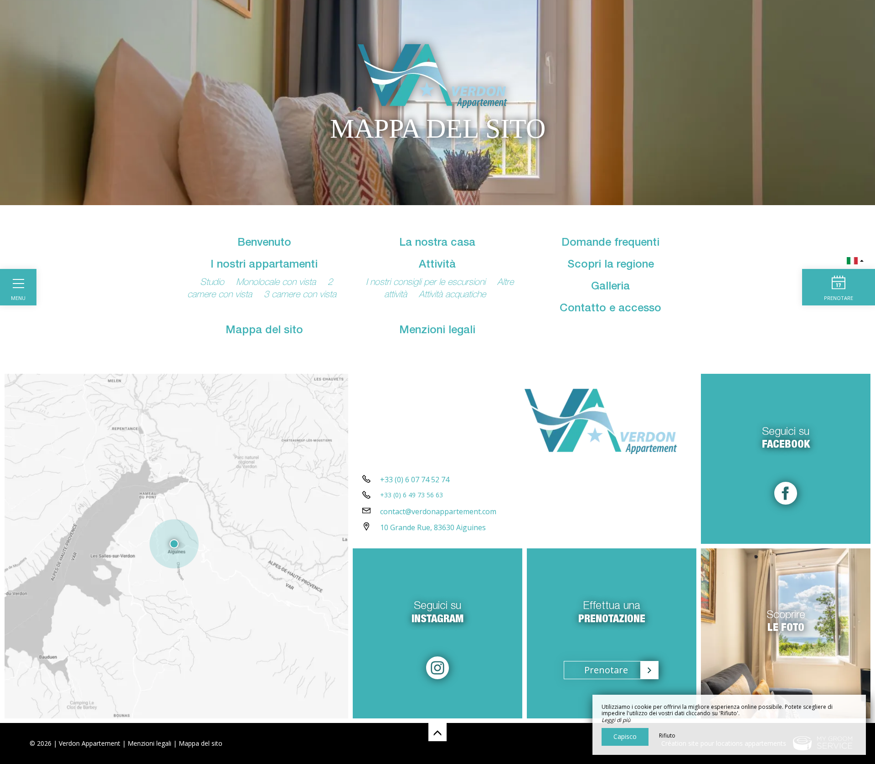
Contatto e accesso (610, 309)
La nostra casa (437, 243)
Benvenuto (264, 243)
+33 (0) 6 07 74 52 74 (414, 480)
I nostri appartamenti (264, 265)
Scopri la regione (610, 265)
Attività (437, 265)
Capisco (625, 736)
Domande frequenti (610, 243)
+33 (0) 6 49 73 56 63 (411, 494)
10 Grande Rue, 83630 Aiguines (433, 527)
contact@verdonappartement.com (438, 511)
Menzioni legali (437, 330)
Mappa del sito (264, 330)
